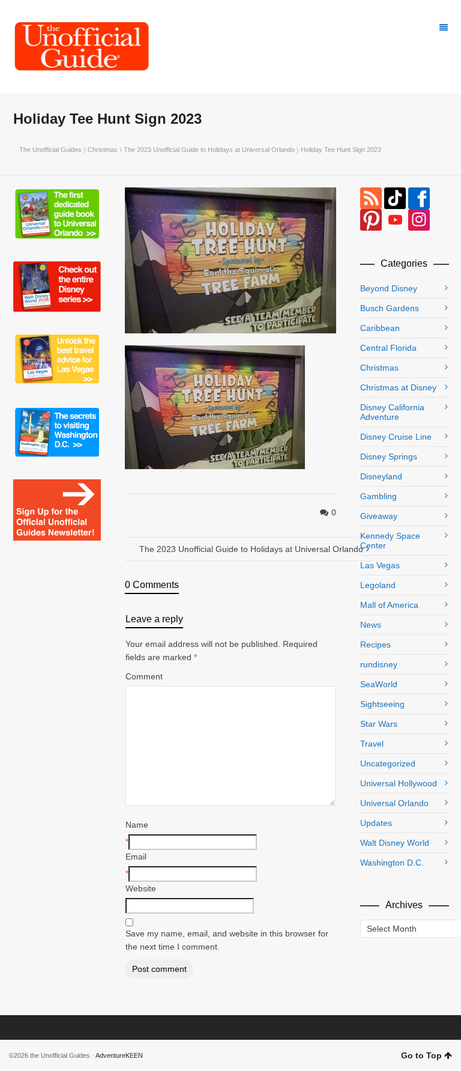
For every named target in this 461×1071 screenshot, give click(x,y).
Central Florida (388, 348)
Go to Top (421, 1055)
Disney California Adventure (392, 412)
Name (136, 825)
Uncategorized (387, 763)
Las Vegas (380, 565)
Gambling (378, 496)
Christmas (103, 149)
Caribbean (380, 328)
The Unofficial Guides (50, 149)
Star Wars (378, 724)
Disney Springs (388, 456)
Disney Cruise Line (396, 436)
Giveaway (378, 516)
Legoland (378, 585)
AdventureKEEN (119, 1055)
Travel (372, 743)
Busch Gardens (389, 308)
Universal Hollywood (398, 783)
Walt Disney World (394, 843)
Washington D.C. (392, 862)
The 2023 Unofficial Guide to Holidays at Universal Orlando (209, 149)
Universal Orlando (394, 803)
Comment (144, 676)
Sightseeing (382, 704)
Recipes (375, 644)
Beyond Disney (388, 288)
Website (140, 888)
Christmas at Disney (398, 387)
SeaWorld (378, 684)
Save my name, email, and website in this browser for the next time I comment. (226, 940)
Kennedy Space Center (390, 540)
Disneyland (381, 476)
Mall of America (389, 605)
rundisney (378, 664)
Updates (376, 823)
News (370, 625)
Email (135, 856)
